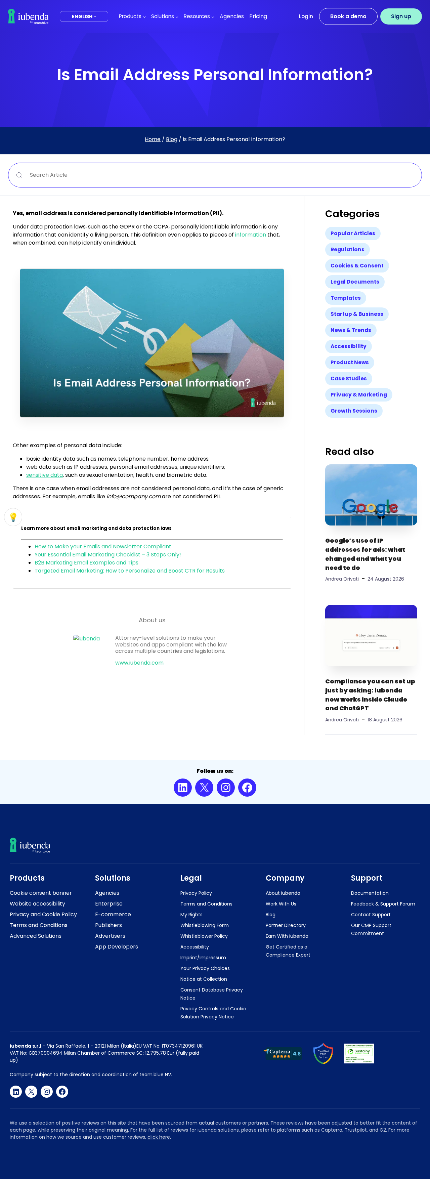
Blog (171, 139)
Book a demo (348, 16)
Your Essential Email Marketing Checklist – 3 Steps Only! (108, 554)
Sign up (401, 16)
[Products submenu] (144, 16)
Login (306, 16)
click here (158, 1137)
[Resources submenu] (212, 16)
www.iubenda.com (139, 663)
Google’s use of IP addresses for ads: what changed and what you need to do (365, 554)
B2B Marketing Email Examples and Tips (86, 562)
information (250, 235)
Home (153, 139)
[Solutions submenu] (176, 16)
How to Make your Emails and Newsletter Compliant (103, 546)
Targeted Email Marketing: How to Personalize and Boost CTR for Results (130, 571)
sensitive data (44, 475)
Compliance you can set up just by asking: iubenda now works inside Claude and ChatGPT (370, 694)
